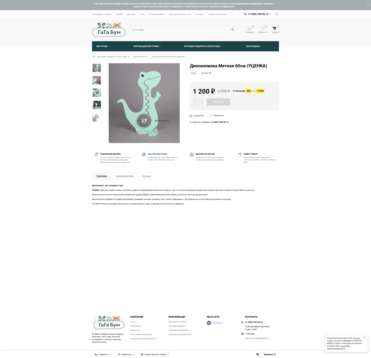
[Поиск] (232, 29)
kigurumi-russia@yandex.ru (257, 338)
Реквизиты (135, 326)
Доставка (131, 14)
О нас (142, 14)
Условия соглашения (217, 14)
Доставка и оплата (178, 322)
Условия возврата (157, 14)
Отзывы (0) (206, 73)
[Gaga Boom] (109, 322)
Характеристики (124, 176)
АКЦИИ (119, 14)
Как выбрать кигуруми (102, 14)
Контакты (199, 14)
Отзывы (146, 176)
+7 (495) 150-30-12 (219, 122)
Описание (102, 176)
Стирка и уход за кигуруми (143, 339)
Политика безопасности (180, 14)
